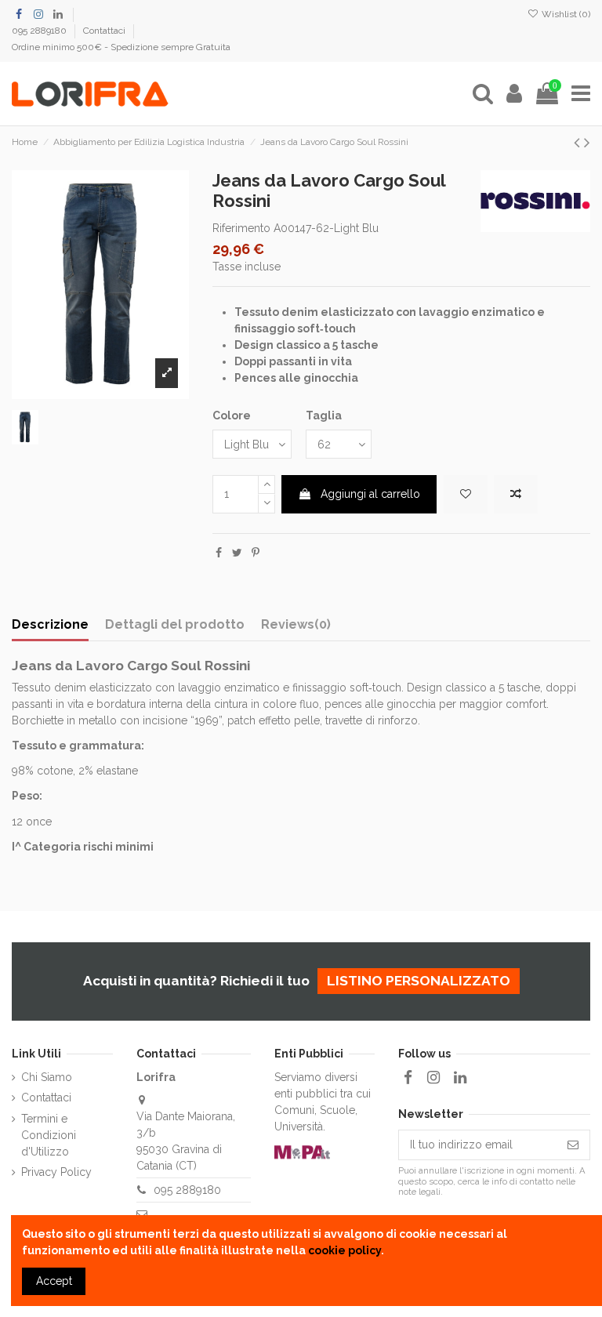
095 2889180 (40, 30)
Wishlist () (564, 14)
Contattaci (105, 30)
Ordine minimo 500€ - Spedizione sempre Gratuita (121, 47)
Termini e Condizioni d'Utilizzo (48, 1135)
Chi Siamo (46, 1077)
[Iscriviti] (573, 1145)
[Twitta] (237, 552)
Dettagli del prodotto (175, 624)
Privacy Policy (56, 1172)
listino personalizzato (418, 981)
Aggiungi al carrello (370, 494)
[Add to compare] (516, 494)
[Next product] (587, 142)
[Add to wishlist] (466, 494)
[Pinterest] (255, 552)
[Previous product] (579, 142)
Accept (54, 1281)
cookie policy (344, 1250)
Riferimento (241, 228)
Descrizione (50, 624)
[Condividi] (219, 552)
